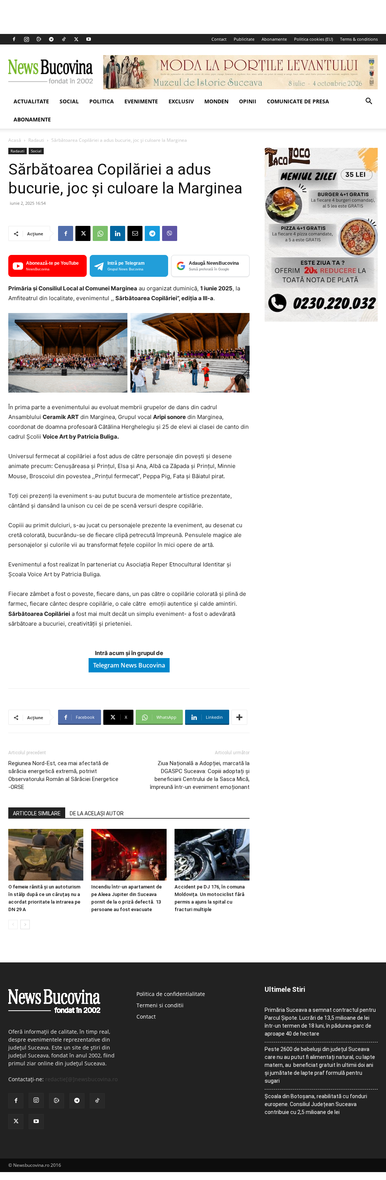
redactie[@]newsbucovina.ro (81, 1079)
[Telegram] (51, 39)
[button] (369, 102)
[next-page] (25, 924)
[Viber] (169, 233)
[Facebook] (14, 39)
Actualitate (31, 101)
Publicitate (244, 39)
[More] (239, 717)
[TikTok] (63, 39)
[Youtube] (88, 39)
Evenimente (141, 101)
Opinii (247, 101)
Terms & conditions (359, 39)
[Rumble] (38, 39)
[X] (76, 39)
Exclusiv (181, 101)
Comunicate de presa (298, 101)
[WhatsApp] (100, 233)
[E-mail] (134, 233)
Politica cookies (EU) (313, 39)
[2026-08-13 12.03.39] (321, 319)
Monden (216, 101)
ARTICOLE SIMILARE (37, 813)
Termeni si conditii (160, 1005)
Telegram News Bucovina (129, 665)
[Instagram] (26, 39)
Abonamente (274, 39)
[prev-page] (13, 924)
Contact (219, 39)
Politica (101, 101)
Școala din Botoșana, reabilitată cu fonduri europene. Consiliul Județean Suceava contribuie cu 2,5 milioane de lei (316, 1104)
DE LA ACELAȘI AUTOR (97, 813)
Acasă (14, 140)
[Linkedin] (117, 233)
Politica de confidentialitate (170, 993)
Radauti (36, 140)
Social (69, 101)
